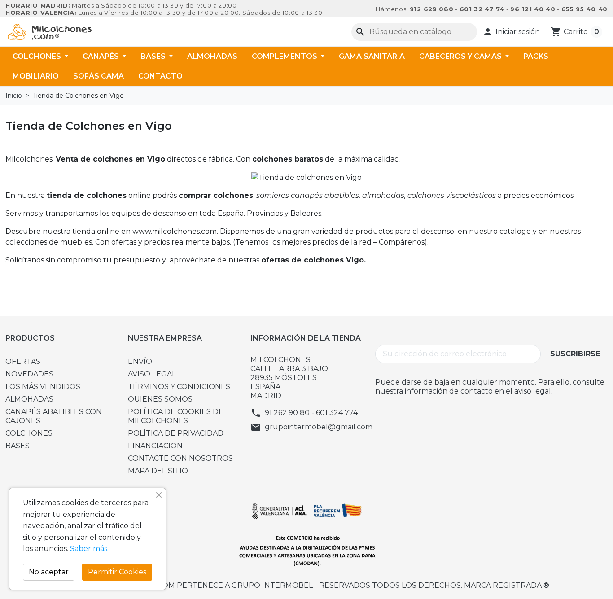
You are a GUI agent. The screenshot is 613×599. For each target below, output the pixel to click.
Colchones (38, 56)
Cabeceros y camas (461, 56)
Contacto (160, 76)
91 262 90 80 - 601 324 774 (311, 412)
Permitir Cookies (117, 572)
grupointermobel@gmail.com (318, 427)
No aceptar (49, 572)
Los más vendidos (42, 386)
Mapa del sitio (158, 471)
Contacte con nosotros (180, 458)
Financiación (155, 446)
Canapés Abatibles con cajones (53, 416)
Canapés (102, 56)
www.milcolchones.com (174, 231)
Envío (140, 361)
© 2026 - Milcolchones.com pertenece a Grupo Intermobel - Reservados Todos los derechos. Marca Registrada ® (306, 585)
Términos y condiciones (179, 386)
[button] (511, 32)
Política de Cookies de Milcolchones (175, 416)
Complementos (285, 56)
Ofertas (22, 361)
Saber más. (89, 548)
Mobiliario (36, 76)
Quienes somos (160, 399)
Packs (535, 56)
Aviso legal (152, 374)
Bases (153, 56)
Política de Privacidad (175, 433)
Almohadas (212, 56)
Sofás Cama (98, 76)
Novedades (29, 374)
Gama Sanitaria (372, 56)
